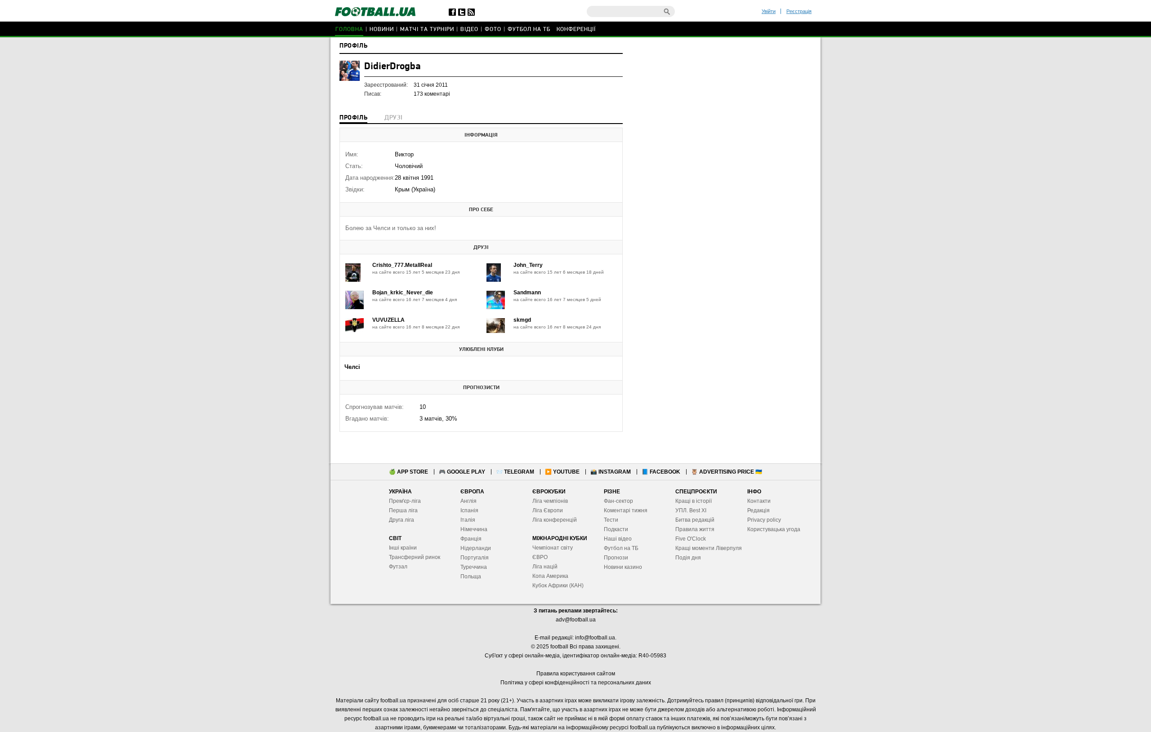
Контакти (759, 501)
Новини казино (623, 567)
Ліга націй (545, 566)
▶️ (562, 472)
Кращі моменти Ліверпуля (708, 548)
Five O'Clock (690, 539)
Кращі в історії (693, 501)
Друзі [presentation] (393, 118)
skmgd (522, 320)
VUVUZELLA (388, 320)
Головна (349, 29)
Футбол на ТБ (529, 29)
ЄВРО (540, 557)
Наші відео (618, 539)
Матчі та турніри (427, 29)
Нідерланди (475, 548)
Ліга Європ (546, 510)
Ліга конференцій (554, 520)
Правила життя (694, 529)
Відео (469, 29)
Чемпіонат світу (552, 548)
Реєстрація (799, 11)
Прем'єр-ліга (405, 501)
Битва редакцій (694, 520)
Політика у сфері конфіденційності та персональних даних (575, 682)
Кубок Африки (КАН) (558, 585)
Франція (471, 539)
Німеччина (473, 529)
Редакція (758, 510)
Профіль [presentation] (353, 118)
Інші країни (403, 548)
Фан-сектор (618, 501)
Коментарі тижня (625, 510)
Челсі (352, 367)
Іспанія (469, 510)
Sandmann (527, 292)
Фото (493, 29)
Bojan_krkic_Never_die (402, 292)
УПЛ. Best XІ (690, 510)
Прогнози (616, 558)
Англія (468, 501)
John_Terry (528, 265)
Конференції (576, 29)
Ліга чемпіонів (550, 501)
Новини (382, 29)
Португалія (474, 558)
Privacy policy (764, 520)
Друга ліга (401, 520)
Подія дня (688, 558)
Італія (467, 520)
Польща (470, 576)
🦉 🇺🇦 (726, 472)
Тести (611, 520)
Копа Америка (550, 576)
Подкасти (616, 529)
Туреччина (473, 567)
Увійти (769, 11)
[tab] (353, 118)
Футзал (398, 566)
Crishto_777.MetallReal (402, 265)
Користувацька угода (773, 529)
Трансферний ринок (414, 557)
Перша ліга (403, 510)
